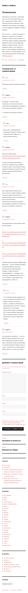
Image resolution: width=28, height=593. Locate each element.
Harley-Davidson (8, 502)
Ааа (6, 78)
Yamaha (6, 526)
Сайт (3, 411)
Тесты (5, 543)
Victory (5, 523)
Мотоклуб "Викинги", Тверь (11, 564)
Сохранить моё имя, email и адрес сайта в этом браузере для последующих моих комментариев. (13, 422)
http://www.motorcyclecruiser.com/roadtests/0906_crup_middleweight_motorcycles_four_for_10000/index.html (14, 234)
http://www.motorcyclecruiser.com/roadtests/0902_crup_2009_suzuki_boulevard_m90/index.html (14, 256)
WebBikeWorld (7, 562)
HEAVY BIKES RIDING (10, 504)
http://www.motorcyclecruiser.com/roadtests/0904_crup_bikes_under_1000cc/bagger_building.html (14, 245)
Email (4, 403)
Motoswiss (6, 560)
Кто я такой (7, 465)
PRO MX (6, 512)
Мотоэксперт (7, 571)
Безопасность (7, 528)
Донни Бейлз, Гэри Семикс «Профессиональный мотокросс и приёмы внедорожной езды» (13, 480)
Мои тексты (7, 467)
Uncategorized (21, 60)
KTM (5, 510)
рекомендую (9, 56)
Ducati (5, 499)
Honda (5, 506)
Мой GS (6, 532)
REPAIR (6, 515)
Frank (6, 60)
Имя (4, 395)
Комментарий (7, 372)
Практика (6, 539)
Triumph (6, 519)
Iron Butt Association (9, 558)
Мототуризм (7, 534)
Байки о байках (9, 5)
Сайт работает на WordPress (16, 590)
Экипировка (7, 545)
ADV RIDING (7, 495)
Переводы (6, 536)
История (6, 530)
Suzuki (5, 517)
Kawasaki (6, 508)
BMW (5, 497)
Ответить (5, 88)
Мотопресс (7, 569)
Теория (5, 541)
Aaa (8, 290)
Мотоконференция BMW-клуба (12, 566)
